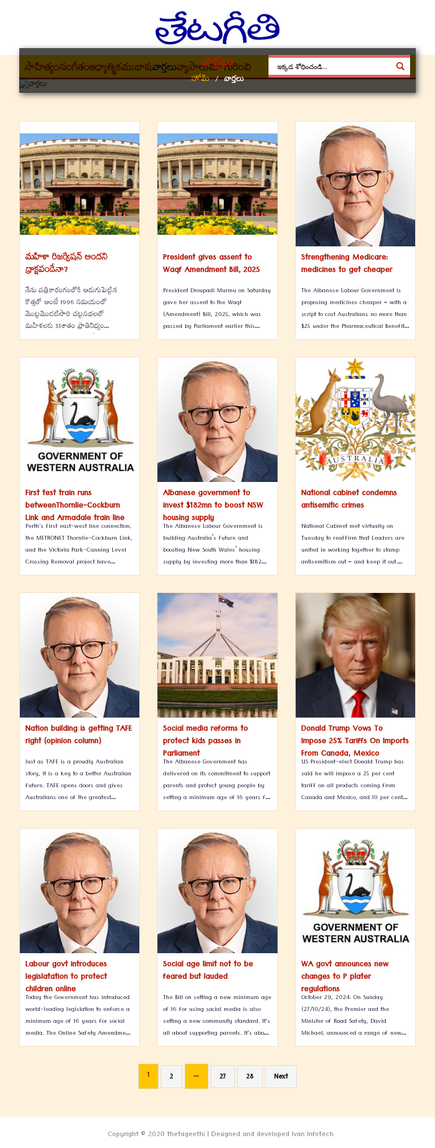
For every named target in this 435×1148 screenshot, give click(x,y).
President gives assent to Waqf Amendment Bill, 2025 (211, 264)
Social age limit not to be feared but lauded (208, 971)
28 (250, 1077)
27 (223, 1077)
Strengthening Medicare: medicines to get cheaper (347, 264)
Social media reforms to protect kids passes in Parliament (205, 742)
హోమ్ (200, 80)
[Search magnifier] (400, 66)
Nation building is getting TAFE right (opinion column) (78, 735)
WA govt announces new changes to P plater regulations (345, 977)
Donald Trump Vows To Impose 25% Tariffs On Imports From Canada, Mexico (355, 742)
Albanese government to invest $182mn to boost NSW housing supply (213, 506)
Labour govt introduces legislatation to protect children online (66, 977)
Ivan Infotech (313, 1135)
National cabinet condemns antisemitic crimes (349, 500)
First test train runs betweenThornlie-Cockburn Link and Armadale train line (75, 506)
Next (281, 1077)
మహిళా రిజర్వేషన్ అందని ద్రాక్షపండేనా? (66, 264)
